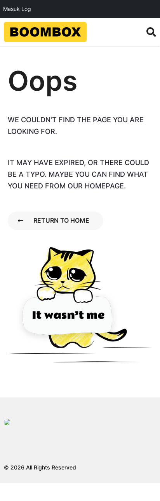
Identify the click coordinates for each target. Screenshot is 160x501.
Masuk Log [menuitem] (17, 8)
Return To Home (61, 220)
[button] (151, 32)
